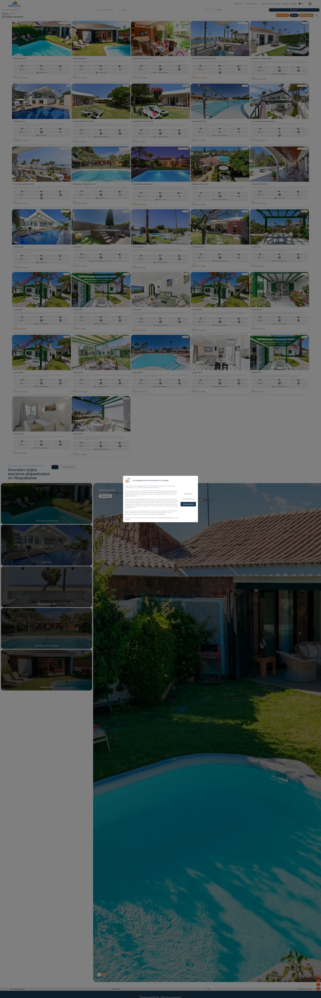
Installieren (188, 494)
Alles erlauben (188, 504)
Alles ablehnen (188, 499)
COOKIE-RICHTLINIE (165, 517)
